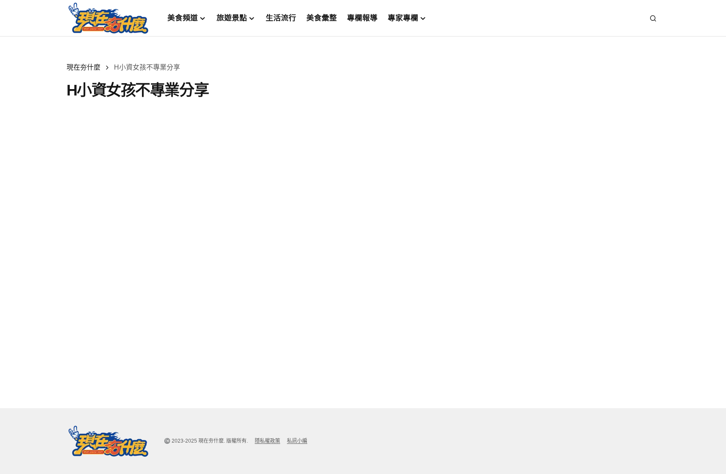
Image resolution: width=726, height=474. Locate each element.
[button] (653, 18)
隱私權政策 (267, 441)
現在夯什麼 (83, 67)
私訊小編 (297, 441)
